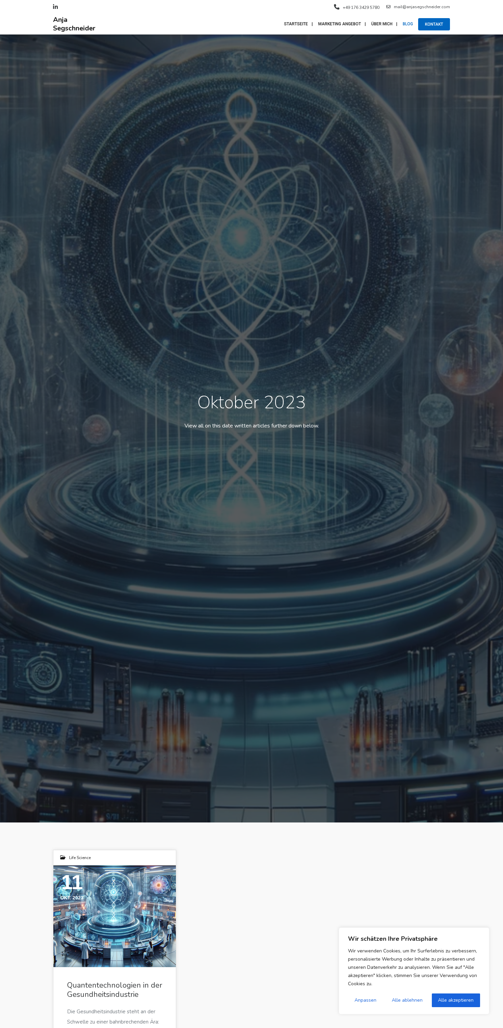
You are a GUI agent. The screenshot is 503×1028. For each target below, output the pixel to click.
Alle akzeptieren (456, 1000)
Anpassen (365, 1000)
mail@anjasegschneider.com (422, 7)
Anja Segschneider (74, 24)
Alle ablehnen (407, 1000)
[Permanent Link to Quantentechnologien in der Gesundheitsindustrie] (114, 916)
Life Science (80, 857)
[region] (414, 970)
